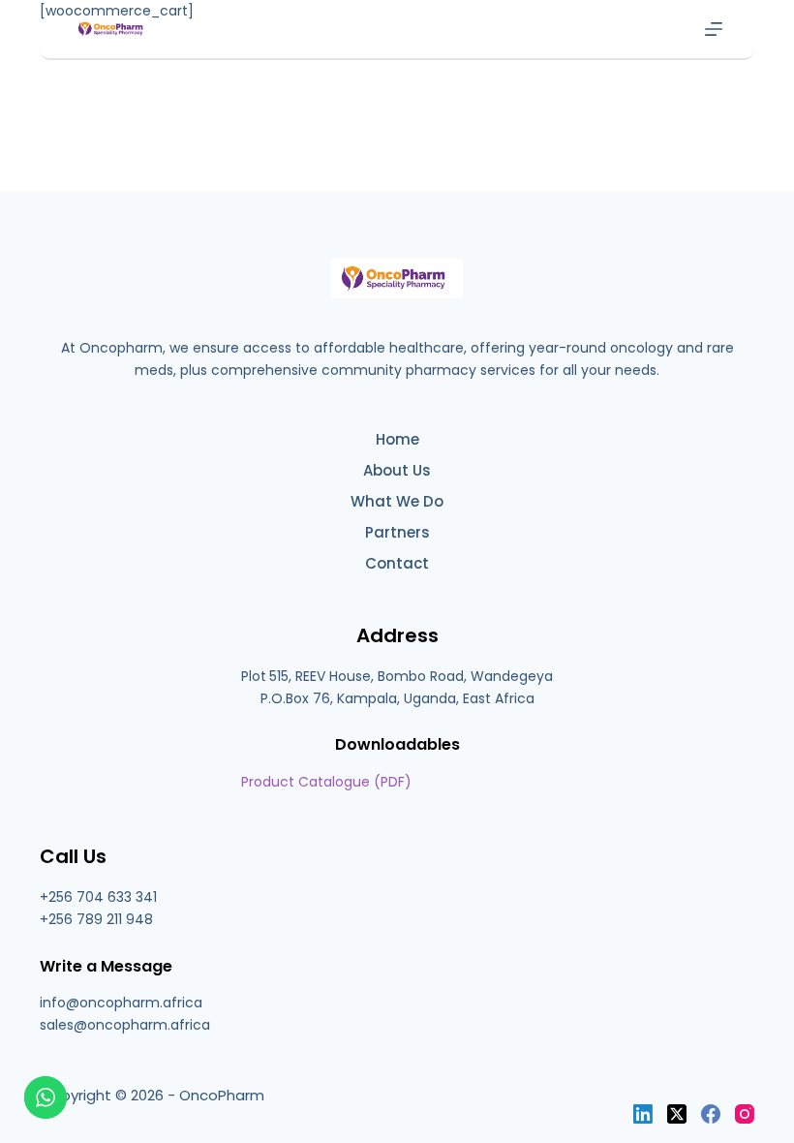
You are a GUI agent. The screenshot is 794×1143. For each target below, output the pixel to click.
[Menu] (713, 29)
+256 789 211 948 (96, 919)
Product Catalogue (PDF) (326, 781)
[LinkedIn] (643, 1114)
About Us (397, 470)
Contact (397, 563)
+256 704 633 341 (98, 897)
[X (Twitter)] (677, 1114)
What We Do (397, 501)
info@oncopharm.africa (121, 1002)
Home (397, 439)
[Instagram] (744, 1114)
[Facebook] (710, 1114)
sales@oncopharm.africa (125, 1025)
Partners (397, 532)
